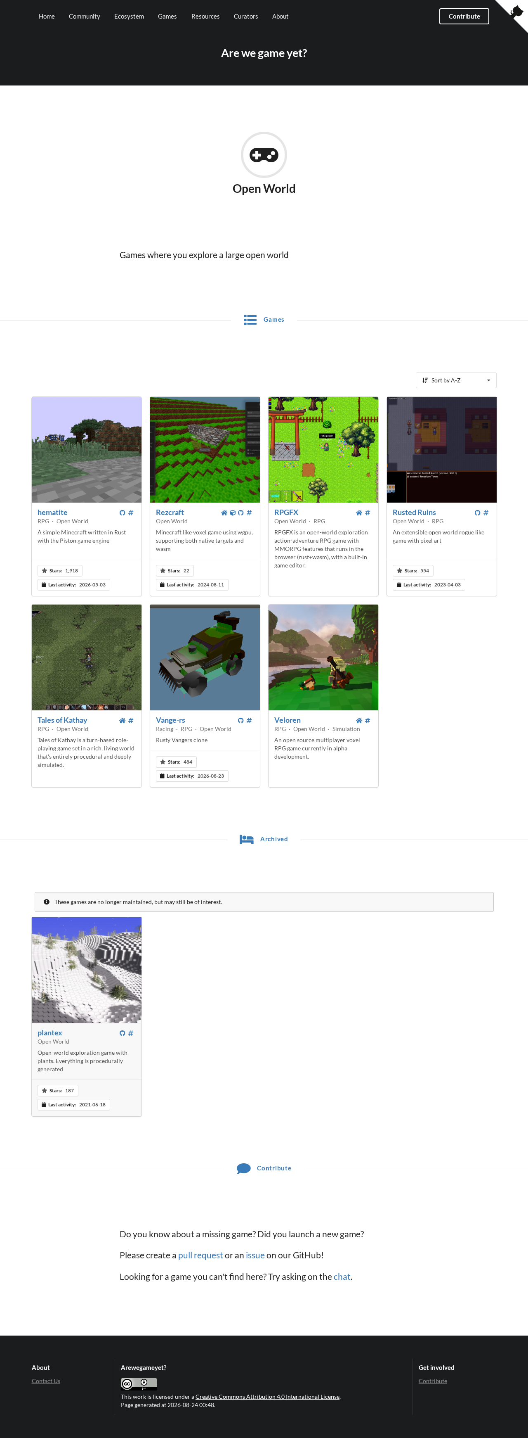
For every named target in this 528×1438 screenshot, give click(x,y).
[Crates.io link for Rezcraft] (233, 513)
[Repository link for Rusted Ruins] (478, 513)
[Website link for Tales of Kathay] (123, 721)
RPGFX (286, 512)
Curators (246, 16)
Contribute (464, 16)
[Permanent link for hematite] (131, 513)
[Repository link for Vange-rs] (241, 721)
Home (47, 16)
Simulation (346, 728)
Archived (273, 838)
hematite (53, 512)
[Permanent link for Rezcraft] (249, 513)
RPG (43, 520)
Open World (72, 520)
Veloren (287, 719)
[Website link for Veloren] (360, 721)
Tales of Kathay (62, 719)
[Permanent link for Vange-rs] (249, 721)
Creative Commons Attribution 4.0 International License (267, 1396)
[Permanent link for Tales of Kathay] (131, 721)
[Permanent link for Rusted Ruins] (486, 513)
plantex (50, 1032)
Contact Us (46, 1381)
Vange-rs (170, 719)
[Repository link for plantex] (123, 1033)
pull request (200, 1255)
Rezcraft (170, 512)
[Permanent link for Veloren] (368, 721)
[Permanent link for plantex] (131, 1033)
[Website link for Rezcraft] (225, 513)
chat (342, 1276)
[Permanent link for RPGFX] (368, 513)
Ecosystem (129, 16)
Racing (164, 728)
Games (167, 16)
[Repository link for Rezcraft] (241, 513)
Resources (205, 16)
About (280, 16)
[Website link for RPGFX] (360, 513)
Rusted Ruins (414, 512)
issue (255, 1255)
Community (84, 16)
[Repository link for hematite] (123, 513)
